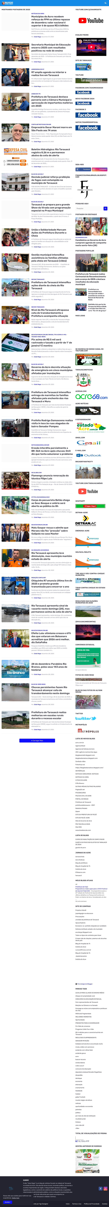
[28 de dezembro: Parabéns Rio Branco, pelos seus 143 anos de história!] (15, 669)
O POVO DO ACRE (81, 780)
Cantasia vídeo (80, 761)
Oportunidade (80, 1020)
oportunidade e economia (84, 1106)
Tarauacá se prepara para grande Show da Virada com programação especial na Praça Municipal (51, 207)
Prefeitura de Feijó (81, 887)
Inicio (68, 1204)
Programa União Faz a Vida (84, 1029)
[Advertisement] (91, 147)
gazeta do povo (80, 847)
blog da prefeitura (81, 863)
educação (78, 1084)
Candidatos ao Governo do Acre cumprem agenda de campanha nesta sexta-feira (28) (90, 242)
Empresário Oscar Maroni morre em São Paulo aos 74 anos (51, 129)
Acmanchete (79, 857)
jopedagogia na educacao (84, 913)
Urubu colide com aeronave (84, 1047)
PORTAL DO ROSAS (81, 799)
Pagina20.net (80, 789)
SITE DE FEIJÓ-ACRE (82, 818)
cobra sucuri (79, 1066)
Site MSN (78, 827)
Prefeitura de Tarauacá (83, 802)
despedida (78, 1075)
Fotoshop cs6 (80, 765)
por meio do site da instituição (85, 1116)
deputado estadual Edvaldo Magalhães (88, 1072)
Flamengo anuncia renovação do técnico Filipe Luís (50, 477)
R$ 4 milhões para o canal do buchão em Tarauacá (89, 1033)
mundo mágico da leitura (83, 1100)
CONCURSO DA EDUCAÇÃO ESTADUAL (88, 999)
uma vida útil (79, 1125)
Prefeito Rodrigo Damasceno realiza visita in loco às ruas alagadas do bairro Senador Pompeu (52, 423)
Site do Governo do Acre (83, 821)
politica (77, 1113)
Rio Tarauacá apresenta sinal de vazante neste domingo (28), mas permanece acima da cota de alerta (51, 608)
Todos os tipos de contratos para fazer (88, 935)
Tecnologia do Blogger (85, 984)
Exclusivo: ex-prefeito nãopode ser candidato (90, 926)
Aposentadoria (80, 923)
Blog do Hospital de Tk (82, 866)
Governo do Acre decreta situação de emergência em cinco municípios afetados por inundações (51, 370)
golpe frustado (80, 1097)
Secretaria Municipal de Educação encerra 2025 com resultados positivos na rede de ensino (51, 47)
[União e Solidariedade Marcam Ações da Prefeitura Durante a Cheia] (15, 237)
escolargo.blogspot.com (83, 932)
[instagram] (105, 1189)
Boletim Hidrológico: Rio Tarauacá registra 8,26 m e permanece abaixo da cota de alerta (50, 152)
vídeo (77, 1128)
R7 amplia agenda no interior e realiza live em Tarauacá (48, 74)
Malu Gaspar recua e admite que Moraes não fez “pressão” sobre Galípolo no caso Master (49, 530)
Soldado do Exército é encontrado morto (89, 1044)
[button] (105, 3)
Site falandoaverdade (82, 824)
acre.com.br (79, 743)
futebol (77, 1094)
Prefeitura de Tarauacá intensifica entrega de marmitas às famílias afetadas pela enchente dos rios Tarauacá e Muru (51, 397)
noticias (78, 1103)
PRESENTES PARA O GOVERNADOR (87, 1023)
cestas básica (80, 1063)
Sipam (77, 811)
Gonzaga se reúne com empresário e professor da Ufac (91, 1009)
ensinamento (79, 1088)
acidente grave (80, 1053)
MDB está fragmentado (83, 1014)
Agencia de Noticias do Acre (84, 749)
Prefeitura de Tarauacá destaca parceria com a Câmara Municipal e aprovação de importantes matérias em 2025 (52, 101)
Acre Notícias (80, 860)
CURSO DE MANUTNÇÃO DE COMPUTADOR (89, 839)
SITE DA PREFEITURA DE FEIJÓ (86, 815)
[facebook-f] (101, 1189)
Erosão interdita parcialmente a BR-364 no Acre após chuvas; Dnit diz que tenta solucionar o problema (52, 451)
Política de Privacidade (91, 1204)
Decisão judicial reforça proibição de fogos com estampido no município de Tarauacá (50, 180)
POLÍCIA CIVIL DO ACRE (83, 796)
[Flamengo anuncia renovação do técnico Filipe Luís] (15, 481)
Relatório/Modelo (81, 808)
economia (78, 1081)
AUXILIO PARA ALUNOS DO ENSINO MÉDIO (89, 993)
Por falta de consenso (82, 1026)
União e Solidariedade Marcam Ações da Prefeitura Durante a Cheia (48, 232)
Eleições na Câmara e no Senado (86, 1005)
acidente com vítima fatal (84, 1050)
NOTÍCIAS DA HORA (82, 777)
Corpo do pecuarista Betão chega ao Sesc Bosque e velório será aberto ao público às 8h (50, 503)
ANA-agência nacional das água (86, 752)
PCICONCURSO (80, 793)
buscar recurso (80, 1059)
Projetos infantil (80, 910)
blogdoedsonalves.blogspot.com (86, 758)
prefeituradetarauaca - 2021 (85, 805)
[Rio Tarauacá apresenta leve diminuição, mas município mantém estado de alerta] (15, 558)
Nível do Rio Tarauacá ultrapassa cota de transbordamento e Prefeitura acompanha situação (50, 313)
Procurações (79, 917)
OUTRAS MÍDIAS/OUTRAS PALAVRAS (88, 786)
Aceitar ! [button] (7, 1202)
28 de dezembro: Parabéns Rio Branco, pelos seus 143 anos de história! (49, 666)
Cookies (104, 1204)
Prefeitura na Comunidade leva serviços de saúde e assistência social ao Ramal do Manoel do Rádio (96, 294)
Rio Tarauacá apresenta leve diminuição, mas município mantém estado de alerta (51, 556)
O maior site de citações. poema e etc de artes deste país (91, 940)
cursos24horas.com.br (83, 950)
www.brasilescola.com (83, 830)
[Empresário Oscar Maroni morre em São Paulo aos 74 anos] (15, 132)
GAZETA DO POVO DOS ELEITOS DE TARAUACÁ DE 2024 (91, 843)
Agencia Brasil (80, 746)
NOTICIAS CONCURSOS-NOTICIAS (87, 774)
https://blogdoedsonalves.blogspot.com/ (89, 768)
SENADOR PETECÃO (82, 1041)
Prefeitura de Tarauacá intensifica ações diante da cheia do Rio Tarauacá (51, 285)
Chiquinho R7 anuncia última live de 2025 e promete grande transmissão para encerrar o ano (51, 583)
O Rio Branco (79, 783)
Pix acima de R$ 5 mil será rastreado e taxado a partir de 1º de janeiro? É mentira (51, 342)
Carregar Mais (37, 741)
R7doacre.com (80, 872)
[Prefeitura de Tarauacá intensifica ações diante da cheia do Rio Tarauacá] (15, 287)
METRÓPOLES (80, 771)
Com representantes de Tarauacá (86, 1002)
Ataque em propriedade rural (85, 996)
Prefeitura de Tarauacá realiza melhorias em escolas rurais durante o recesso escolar (48, 715)
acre (77, 1056)
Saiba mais (15, 1198)
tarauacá (78, 875)
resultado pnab (80, 1119)
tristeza (78, 1122)
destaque (78, 1078)
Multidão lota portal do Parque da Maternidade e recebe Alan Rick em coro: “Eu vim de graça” (97, 307)
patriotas (78, 1110)
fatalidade (78, 1091)
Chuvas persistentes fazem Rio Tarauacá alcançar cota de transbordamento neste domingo (50, 690)
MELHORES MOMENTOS (83, 1017)
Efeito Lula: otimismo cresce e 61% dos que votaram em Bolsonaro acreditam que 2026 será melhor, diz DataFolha (51, 638)
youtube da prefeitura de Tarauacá (87, 920)
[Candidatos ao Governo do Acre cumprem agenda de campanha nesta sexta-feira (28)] (91, 226)
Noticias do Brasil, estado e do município (88, 929)
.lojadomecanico (81, 956)
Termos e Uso (76, 1204)
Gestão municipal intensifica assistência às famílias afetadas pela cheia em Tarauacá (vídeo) (49, 257)
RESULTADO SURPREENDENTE (85, 1038)
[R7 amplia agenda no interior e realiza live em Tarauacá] (15, 77)
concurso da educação (83, 1069)
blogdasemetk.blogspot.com (85, 755)
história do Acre (80, 869)
